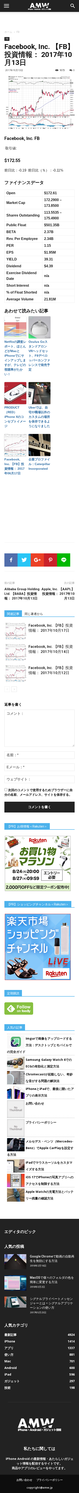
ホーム (8, 32)
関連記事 (13, 614)
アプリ (9, 1348)
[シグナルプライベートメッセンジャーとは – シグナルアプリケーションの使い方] (15, 1302)
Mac (7, 1361)
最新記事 (10, 1335)
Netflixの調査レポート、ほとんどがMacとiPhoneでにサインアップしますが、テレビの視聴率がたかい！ (15, 358)
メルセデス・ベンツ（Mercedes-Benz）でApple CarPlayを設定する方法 (40, 1148)
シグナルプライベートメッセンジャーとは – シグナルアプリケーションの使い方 (51, 1303)
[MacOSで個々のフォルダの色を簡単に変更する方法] (15, 1283)
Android (10, 1368)
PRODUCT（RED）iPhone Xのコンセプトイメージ (15, 417)
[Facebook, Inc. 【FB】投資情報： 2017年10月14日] (15, 652)
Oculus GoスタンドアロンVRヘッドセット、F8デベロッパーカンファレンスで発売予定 (39, 355)
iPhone (9, 1341)
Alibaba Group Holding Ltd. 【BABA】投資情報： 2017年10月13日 (22, 593)
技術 (7, 1388)
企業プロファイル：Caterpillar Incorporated (39, 464)
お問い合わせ (35, 1103)
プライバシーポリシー (41, 1122)
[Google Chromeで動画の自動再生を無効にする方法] (15, 1261)
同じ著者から (34, 614)
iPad (7, 1374)
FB (18, 32)
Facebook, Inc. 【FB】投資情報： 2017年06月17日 (14, 466)
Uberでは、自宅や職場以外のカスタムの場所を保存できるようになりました (39, 417)
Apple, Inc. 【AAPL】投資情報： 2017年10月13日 (58, 593)
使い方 (9, 1354)
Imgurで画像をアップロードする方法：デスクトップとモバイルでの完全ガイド (39, 1045)
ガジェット (12, 1381)
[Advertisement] (39, 19)
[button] (73, 6)
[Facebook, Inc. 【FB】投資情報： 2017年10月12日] (15, 673)
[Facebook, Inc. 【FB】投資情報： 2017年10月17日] (15, 631)
